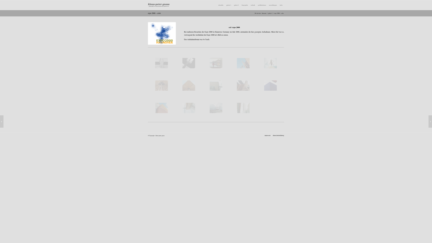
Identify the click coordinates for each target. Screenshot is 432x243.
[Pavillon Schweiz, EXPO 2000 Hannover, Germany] (243, 85)
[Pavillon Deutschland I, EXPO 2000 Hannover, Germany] (216, 85)
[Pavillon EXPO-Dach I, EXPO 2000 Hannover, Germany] (161, 85)
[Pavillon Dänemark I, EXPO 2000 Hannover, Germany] (270, 63)
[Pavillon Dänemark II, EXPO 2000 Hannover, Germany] (216, 108)
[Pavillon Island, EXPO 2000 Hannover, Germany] (270, 85)
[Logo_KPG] (159, 5)
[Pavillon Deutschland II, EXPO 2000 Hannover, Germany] (188, 108)
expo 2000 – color (154, 13)
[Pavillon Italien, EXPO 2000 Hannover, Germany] (243, 108)
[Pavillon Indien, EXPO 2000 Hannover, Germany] (161, 108)
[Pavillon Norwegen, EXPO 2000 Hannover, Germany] (161, 63)
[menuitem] (221, 5)
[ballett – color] (1, 121)
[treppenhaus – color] (430, 121)
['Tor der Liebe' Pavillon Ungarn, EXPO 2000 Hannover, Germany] (243, 63)
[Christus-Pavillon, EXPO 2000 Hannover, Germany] (188, 63)
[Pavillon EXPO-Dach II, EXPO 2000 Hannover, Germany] (188, 85)
